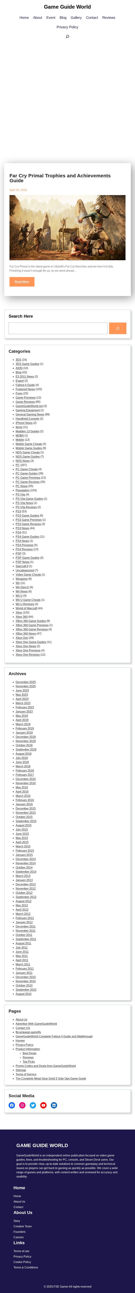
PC (18, 465)
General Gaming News (30, 414)
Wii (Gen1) (22, 587)
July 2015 (22, 829)
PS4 (18, 532)
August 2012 (23, 901)
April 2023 (22, 698)
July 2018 (22, 757)
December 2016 (26, 778)
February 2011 (25, 968)
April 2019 (22, 719)
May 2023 (22, 694)
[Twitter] (33, 1105)
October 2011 (24, 934)
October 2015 (24, 816)
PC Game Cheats (27, 469)
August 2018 (23, 753)
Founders (19, 1231)
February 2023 (25, 707)
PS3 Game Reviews (28, 524)
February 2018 (25, 770)
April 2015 (22, 842)
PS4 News (22, 540)
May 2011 (22, 955)
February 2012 (25, 918)
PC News (22, 486)
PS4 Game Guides (27, 536)
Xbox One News (26, 646)
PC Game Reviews (28, 481)
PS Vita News (24, 502)
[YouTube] (43, 1105)
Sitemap (21, 1070)
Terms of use (21, 1251)
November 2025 (26, 686)
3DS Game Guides (27, 363)
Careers (19, 1237)
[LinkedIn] (54, 1105)
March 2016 (23, 795)
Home (17, 1196)
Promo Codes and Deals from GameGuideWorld (46, 1065)
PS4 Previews (24, 545)
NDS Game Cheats (28, 452)
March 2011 (23, 964)
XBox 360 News (26, 633)
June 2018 (22, 762)
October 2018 (24, 745)
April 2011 (22, 960)
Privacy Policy (24, 1044)
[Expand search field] (67, 37)
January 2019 (24, 732)
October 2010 (24, 985)
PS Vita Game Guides (29, 498)
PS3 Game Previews (29, 519)
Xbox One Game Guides (31, 642)
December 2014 (26, 859)
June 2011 (22, 951)
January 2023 (24, 711)
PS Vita (20, 494)
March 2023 (23, 703)
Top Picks (29, 1061)
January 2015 (24, 854)
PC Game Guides (27, 473)
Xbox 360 (22, 616)
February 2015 (25, 850)
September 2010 (26, 989)
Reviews (28, 1057)
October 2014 (24, 867)
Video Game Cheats (28, 574)
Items (19, 427)
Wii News (22, 591)
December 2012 (26, 884)
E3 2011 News (25, 376)
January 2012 (24, 922)
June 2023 (22, 690)
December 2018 (26, 736)
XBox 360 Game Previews (32, 625)
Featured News (25, 389)
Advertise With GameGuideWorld (36, 1023)
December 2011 (26, 926)
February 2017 (25, 774)
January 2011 (24, 972)
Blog (18, 372)
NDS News (23, 460)
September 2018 (26, 749)
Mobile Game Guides (29, 448)
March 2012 (23, 913)
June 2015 (22, 833)
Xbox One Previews (28, 650)
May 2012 (22, 905)
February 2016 (25, 800)
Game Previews (26, 397)
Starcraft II (22, 566)
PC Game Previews (28, 477)
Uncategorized (25, 570)
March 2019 (23, 724)
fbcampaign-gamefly (28, 1032)
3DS (18, 359)
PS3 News (22, 528)
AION (19, 368)
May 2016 (22, 787)
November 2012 (26, 888)
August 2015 (23, 825)
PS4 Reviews (24, 549)
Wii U (19, 595)
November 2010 (26, 981)
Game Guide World (67, 7)
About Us (21, 1019)
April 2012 (22, 909)
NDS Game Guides (28, 456)
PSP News (22, 561)
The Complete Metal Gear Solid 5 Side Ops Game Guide (51, 1078)
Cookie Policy (22, 1262)
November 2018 (26, 741)
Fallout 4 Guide (25, 384)
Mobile (20, 439)
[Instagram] (22, 1105)
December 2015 (26, 808)
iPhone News (24, 422)
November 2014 (26, 863)
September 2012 (26, 896)
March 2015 (23, 846)
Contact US (23, 1027)
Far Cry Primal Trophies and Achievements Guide (60, 178)
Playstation (23, 490)
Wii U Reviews (25, 604)
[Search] (117, 328)
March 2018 (23, 766)
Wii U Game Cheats (28, 599)
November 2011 (26, 930)
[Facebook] (12, 1105)
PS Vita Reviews (26, 507)
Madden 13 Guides (27, 431)
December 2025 (26, 682)
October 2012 (24, 892)
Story (17, 1220)
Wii (18, 583)
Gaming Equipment (28, 410)
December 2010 (26, 977)
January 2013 (24, 880)
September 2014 (26, 871)
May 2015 (22, 837)
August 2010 (23, 993)
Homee (20, 1040)
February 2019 (25, 728)
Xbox (19, 612)
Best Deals (29, 1053)
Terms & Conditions (26, 1267)
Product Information (28, 1049)
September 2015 (26, 821)
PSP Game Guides (27, 557)
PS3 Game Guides (27, 515)
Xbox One (22, 637)
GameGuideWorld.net (29, 406)
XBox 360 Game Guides (31, 620)
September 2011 (26, 939)
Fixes (19, 393)
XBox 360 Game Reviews (32, 629)
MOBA (20, 435)
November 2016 (26, 783)
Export (20, 380)
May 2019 (22, 715)
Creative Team (23, 1226)
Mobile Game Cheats (29, 443)
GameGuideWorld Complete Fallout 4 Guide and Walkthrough (54, 1036)
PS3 (18, 511)
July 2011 (22, 947)
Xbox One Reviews (28, 654)
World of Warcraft (26, 608)
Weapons (22, 578)
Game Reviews (25, 401)
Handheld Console (27, 418)
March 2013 (23, 875)
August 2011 (23, 943)
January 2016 (24, 804)
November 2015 (26, 812)
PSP (18, 553)
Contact (18, 1207)
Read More (22, 281)
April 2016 (22, 791)
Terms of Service (26, 1074)
